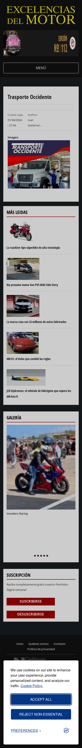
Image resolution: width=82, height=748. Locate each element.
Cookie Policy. (32, 685)
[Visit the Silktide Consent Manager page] (66, 730)
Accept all (41, 699)
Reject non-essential (41, 714)
